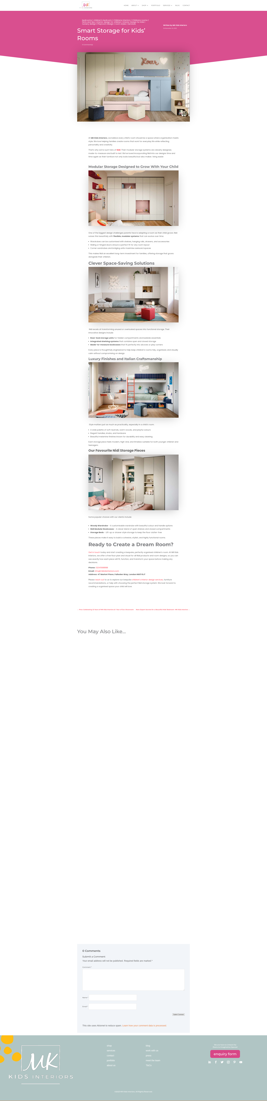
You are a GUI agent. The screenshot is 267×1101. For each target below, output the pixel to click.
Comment (87, 967)
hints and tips (88, 22)
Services (166, 5)
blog (148, 1045)
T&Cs (149, 1065)
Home (126, 5)
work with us (152, 1050)
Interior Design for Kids (133, 22)
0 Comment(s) (87, 45)
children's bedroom (103, 20)
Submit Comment (178, 1014)
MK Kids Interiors (180, 25)
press (148, 1055)
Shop (144, 5)
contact (110, 1055)
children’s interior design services (147, 579)
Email (85, 1007)
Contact (186, 5)
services (111, 1050)
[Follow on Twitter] (222, 1062)
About (134, 5)
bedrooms (87, 20)
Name (85, 998)
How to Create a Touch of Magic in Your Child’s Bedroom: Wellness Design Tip (118, 907)
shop (109, 1045)
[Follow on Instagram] (228, 1062)
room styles (120, 24)
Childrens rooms (139, 20)
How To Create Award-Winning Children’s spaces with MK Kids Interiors (115, 809)
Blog (177, 5)
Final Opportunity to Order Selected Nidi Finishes (104, 712)
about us (111, 1065)
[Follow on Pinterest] (234, 1062)
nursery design (89, 24)
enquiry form (225, 1054)
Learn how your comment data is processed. (144, 1025)
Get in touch (94, 552)
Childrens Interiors (121, 20)
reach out (99, 579)
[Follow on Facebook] (216, 1062)
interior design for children (109, 22)
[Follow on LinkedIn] (209, 1062)
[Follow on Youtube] (241, 1062)
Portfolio (155, 5)
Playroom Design (105, 24)
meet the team (153, 1060)
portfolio (111, 1060)
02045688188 (102, 567)
